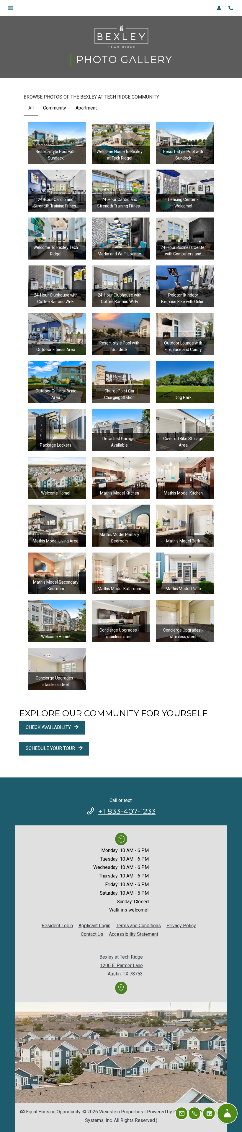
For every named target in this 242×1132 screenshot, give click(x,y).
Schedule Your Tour (51, 748)
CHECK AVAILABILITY (49, 727)
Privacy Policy (181, 925)
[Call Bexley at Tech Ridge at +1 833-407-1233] (231, 8)
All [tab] (31, 108)
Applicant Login (94, 925)
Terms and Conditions (138, 925)
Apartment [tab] (86, 108)
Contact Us (92, 933)
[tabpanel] (121, 405)
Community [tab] (54, 108)
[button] (220, 8)
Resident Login (57, 925)
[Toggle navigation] (11, 8)
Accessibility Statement (133, 933)
